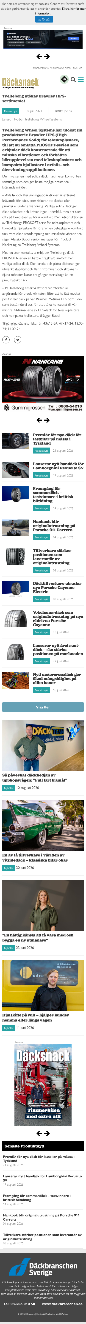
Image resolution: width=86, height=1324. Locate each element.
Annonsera (57, 67)
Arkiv (68, 67)
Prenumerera (41, 67)
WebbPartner (62, 1313)
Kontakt (78, 67)
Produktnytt (10, 111)
